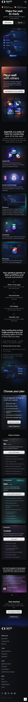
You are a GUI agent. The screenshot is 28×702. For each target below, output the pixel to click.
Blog (3, 679)
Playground (4, 653)
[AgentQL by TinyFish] (7, 1)
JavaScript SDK (5, 641)
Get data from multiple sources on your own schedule (14, 350)
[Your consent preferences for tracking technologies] (25, 699)
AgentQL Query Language (8, 671)
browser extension (18, 187)
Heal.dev (9, 590)
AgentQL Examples (6, 663)
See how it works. (19, 214)
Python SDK (4, 638)
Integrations (4, 656)
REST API (9, 236)
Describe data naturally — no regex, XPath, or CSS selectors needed (13, 341)
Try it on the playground (15, 262)
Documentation (5, 669)
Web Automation (6, 684)
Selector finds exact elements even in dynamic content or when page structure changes (13, 355)
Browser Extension (6, 651)
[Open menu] (25, 2)
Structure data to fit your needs (12, 346)
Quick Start (4, 666)
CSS (6, 196)
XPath (4, 196)
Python (14, 164)
